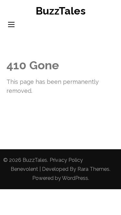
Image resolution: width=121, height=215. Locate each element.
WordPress (75, 178)
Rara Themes (93, 169)
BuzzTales (61, 11)
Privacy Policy (66, 160)
